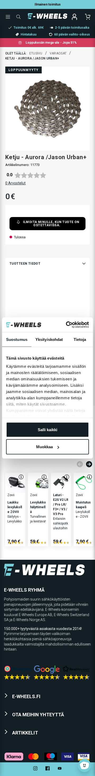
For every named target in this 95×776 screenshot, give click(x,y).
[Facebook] (47, 769)
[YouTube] (60, 769)
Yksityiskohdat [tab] (49, 339)
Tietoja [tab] (80, 339)
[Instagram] (35, 769)
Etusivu (35, 53)
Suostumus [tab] (16, 339)
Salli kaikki (47, 429)
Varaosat (58, 53)
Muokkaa (44, 447)
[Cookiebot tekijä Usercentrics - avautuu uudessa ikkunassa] (67, 324)
